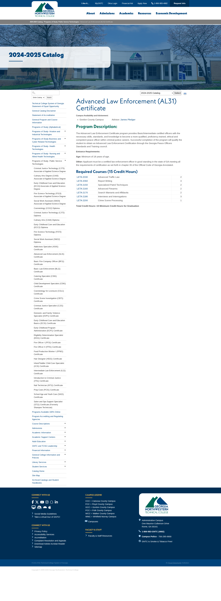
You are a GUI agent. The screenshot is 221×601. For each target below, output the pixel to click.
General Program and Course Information (44, 121)
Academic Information (41, 433)
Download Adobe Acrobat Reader (49, 544)
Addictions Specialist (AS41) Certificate (46, 248)
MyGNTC (99, 3)
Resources (144, 13)
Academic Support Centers (43, 437)
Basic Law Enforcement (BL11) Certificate (47, 270)
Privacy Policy (40, 531)
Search (49, 97)
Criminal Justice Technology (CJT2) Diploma (49, 214)
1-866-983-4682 (160, 3)
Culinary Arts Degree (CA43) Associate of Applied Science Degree (50, 177)
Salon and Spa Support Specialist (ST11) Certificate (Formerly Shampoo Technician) (48, 405)
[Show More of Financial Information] (65, 450)
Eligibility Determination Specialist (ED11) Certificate (48, 336)
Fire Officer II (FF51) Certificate (47, 347)
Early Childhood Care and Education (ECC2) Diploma (49, 226)
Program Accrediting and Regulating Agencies (47, 417)
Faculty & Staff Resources (100, 536)
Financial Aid (127, 3)
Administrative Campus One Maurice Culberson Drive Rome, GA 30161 (155, 523)
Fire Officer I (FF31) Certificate (47, 342)
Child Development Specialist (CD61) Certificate (50, 285)
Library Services (39, 462)
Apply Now (142, 3)
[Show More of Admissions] (65, 428)
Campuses (93, 521)
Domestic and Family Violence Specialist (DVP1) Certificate (47, 314)
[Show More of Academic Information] (65, 432)
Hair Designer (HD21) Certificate (48, 359)
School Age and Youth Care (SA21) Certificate (49, 395)
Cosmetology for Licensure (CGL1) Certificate (49, 292)
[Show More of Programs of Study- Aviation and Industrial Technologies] (65, 131)
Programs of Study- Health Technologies (43, 147)
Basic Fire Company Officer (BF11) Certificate (49, 263)
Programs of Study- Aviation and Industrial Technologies (46, 133)
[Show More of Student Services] (65, 466)
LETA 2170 (82, 192)
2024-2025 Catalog (36, 22)
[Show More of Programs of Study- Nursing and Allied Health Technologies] (65, 153)
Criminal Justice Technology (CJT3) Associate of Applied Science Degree (50, 169)
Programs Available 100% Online (46, 412)
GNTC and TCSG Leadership (44, 446)
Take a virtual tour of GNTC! (47, 517)
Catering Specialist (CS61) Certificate (45, 277)
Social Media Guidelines (45, 514)
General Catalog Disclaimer (44, 111)
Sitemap (38, 547)
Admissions (107, 13)
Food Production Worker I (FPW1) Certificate (48, 353)
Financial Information (41, 450)
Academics (126, 13)
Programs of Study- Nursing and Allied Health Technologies (46, 155)
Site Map (36, 475)
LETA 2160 (82, 188)
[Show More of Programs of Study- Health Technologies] (65, 146)
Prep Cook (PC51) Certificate (46, 390)
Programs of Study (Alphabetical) (46, 127)
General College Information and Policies (46, 456)
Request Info (179, 3)
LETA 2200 (82, 200)
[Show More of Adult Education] (65, 441)
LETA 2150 (82, 185)
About (90, 13)
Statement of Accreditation (43, 115)
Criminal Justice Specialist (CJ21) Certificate (48, 307)
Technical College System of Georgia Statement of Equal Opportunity (48, 105)
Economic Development (171, 13)
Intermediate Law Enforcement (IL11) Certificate (50, 372)
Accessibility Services (44, 534)
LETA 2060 (82, 181)
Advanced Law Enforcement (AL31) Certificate (49, 255)
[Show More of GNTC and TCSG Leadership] (65, 445)
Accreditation (40, 537)
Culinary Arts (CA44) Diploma (46, 220)
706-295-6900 (164, 536)
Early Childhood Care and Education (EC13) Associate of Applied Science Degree (49, 186)
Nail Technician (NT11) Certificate (48, 385)
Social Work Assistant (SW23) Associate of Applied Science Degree (50, 202)
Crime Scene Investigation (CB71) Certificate (48, 299)
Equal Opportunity (174, 563)
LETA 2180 (82, 196)
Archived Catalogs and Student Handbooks (45, 481)
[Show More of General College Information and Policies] (65, 454)
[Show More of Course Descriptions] (65, 423)
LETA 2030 (82, 177)
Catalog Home (38, 471)
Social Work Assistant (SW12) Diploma (47, 240)
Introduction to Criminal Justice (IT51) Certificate (47, 379)
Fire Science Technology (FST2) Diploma (47, 233)
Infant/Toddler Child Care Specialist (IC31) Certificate (49, 364)
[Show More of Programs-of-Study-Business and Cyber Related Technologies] (65, 138)
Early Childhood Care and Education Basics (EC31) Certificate (49, 322)
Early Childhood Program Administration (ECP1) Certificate (48, 329)
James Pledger (127, 119)
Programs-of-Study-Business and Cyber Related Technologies (46, 140)
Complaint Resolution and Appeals (50, 541)
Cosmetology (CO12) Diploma (47, 208)
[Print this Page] (185, 94)
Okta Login (112, 3)
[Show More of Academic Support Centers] (65, 437)
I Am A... (85, 3)
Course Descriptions (41, 424)
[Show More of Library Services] (65, 462)
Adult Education (39, 441)
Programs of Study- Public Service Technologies (61, 22)
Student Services (39, 467)
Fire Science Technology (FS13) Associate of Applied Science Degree (50, 195)
